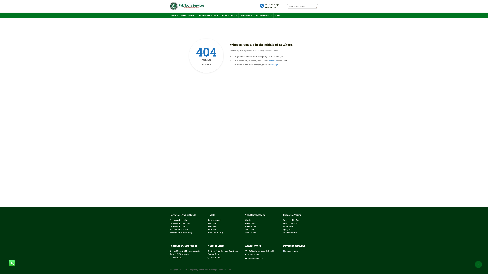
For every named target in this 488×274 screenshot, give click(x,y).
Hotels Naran (212, 226)
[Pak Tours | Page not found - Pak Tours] (187, 6)
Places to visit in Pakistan (179, 220)
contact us (273, 61)
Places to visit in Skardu (179, 229)
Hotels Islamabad (214, 220)
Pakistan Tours (187, 15)
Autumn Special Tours (291, 223)
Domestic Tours (228, 15)
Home (173, 15)
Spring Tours (287, 229)
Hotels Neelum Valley (215, 233)
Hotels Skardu (213, 223)
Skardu (247, 220)
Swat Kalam (249, 229)
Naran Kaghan (250, 226)
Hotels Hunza (212, 229)
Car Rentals (245, 15)
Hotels (277, 15)
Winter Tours (288, 226)
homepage (274, 65)
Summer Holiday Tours (291, 220)
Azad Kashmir (250, 233)
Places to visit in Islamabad (180, 223)
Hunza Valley (250, 223)
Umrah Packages (262, 15)
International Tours (207, 15)
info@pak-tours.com (255, 258)
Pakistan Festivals (290, 233)
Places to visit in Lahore (178, 226)
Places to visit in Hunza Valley (181, 233)
